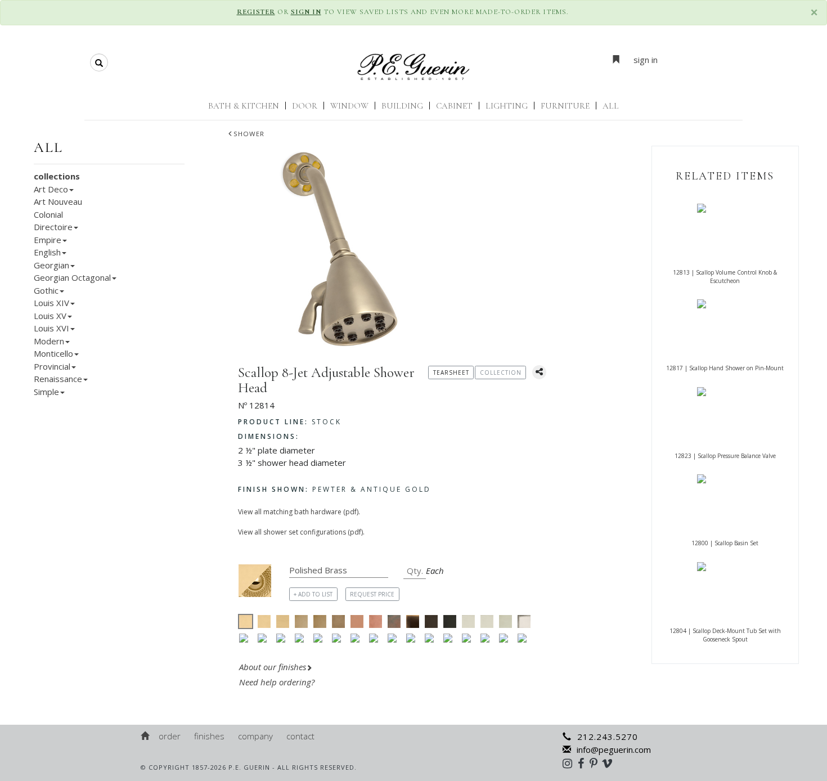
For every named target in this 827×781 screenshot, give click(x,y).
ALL (611, 106)
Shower (248, 133)
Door (304, 106)
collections (57, 176)
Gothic (46, 290)
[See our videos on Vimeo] (610, 763)
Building (402, 106)
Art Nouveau (58, 201)
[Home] (146, 736)
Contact (300, 736)
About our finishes (272, 666)
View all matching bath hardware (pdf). (299, 512)
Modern (49, 341)
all (48, 147)
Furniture (565, 106)
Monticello (53, 353)
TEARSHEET (451, 372)
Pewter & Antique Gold (334, 489)
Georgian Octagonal (72, 277)
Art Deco (51, 189)
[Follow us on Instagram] (570, 763)
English (47, 252)
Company (255, 736)
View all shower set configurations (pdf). (301, 532)
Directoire (53, 226)
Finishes (209, 736)
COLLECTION (501, 372)
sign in (645, 59)
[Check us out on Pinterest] (596, 763)
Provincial (52, 366)
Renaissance (58, 378)
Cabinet (454, 106)
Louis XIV (51, 302)
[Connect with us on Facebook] (584, 763)
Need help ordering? (278, 682)
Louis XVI (51, 328)
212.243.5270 (607, 736)
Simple (46, 391)
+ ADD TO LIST (313, 594)
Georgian (51, 265)
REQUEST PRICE (372, 594)
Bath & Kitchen (243, 106)
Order (170, 736)
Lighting (507, 106)
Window (349, 106)
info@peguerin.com (614, 749)
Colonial (48, 214)
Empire (47, 239)
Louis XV (50, 315)
